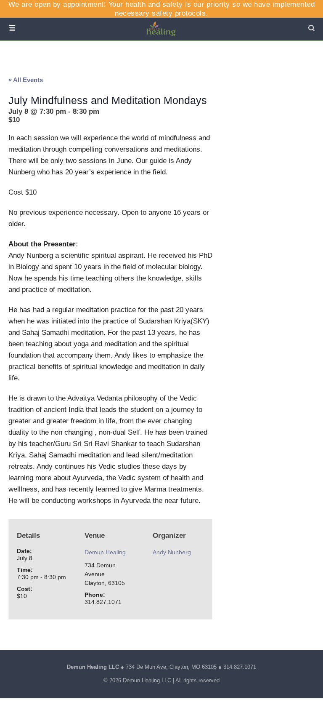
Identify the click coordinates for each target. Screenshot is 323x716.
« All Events (25, 79)
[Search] (311, 28)
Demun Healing (105, 552)
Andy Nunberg (172, 552)
